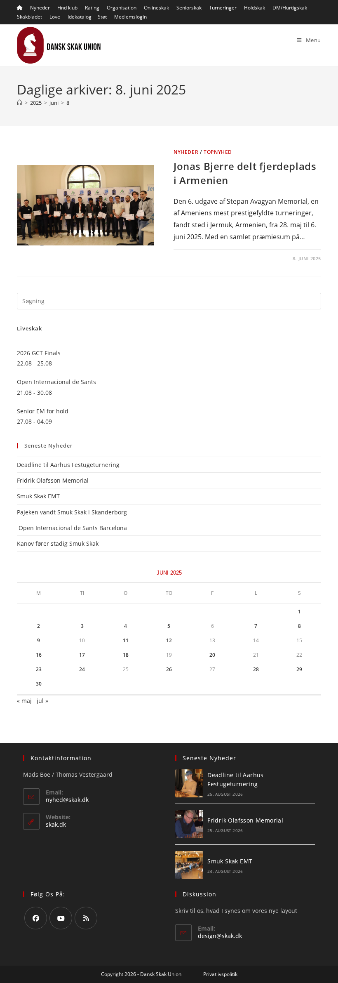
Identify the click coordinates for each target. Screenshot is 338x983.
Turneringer (223, 7)
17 (82, 654)
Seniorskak (189, 7)
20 (212, 654)
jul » (42, 701)
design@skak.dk (220, 936)
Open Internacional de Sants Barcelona (72, 528)
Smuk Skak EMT (38, 496)
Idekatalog (80, 16)
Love (54, 16)
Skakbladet (29, 16)
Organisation (121, 7)
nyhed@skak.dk (67, 800)
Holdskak (254, 7)
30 (39, 683)
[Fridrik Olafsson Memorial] (189, 824)
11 (126, 640)
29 (299, 669)
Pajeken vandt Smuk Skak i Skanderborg (72, 512)
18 (126, 654)
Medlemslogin (130, 16)
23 (39, 669)
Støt (102, 16)
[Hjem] (19, 102)
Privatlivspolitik (220, 974)
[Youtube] (60, 918)
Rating (92, 7)
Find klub (67, 7)
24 (82, 669)
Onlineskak (156, 7)
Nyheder (40, 7)
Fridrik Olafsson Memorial (53, 480)
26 (169, 669)
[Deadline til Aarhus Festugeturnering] (189, 783)
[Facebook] (35, 918)
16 (39, 654)
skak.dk (56, 824)
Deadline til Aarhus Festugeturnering (68, 465)
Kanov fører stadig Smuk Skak (58, 543)
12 (169, 640)
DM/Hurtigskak (289, 7)
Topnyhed (218, 152)
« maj (24, 701)
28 (256, 669)
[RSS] (86, 918)
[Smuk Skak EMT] (189, 865)
